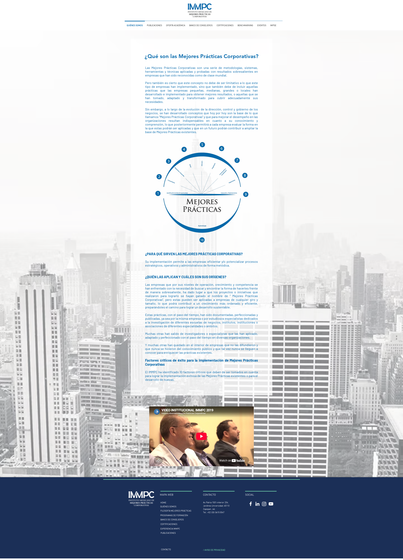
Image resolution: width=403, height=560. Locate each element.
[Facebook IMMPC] (250, 504)
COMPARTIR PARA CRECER (133, 3)
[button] (154, 24)
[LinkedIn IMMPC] (257, 504)
